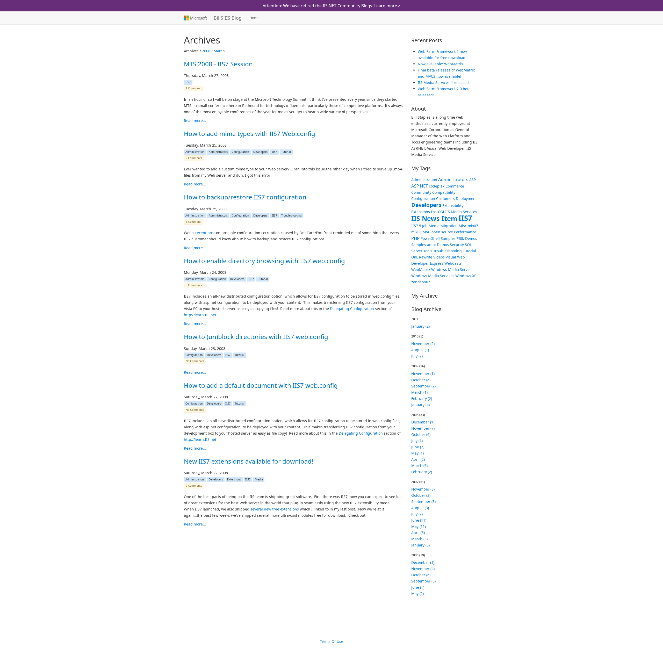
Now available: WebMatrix (440, 63)
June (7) (417, 446)
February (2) (421, 398)
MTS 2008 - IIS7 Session (218, 64)
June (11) (418, 520)
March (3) (419, 538)
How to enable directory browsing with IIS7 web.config (264, 260)
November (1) (423, 373)
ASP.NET (419, 186)
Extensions (234, 479)
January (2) (420, 326)
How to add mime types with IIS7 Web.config (249, 133)
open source (442, 231)
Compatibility (443, 192)
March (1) (419, 392)
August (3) (420, 507)
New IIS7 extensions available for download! (248, 461)
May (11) (418, 526)
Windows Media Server (451, 269)
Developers (260, 152)
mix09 (416, 231)
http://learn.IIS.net (200, 314)
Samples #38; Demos (459, 238)
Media (259, 479)
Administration (194, 152)
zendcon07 (420, 281)
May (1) (417, 453)
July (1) (417, 440)
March (219, 50)
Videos (439, 257)
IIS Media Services (461, 211)
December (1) (422, 422)
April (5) (418, 532)
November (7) (423, 428)
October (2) (420, 495)
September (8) (423, 501)
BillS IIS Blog (228, 18)
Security (457, 244)
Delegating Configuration (352, 308)
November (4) (423, 568)
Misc (463, 225)
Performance (465, 231)
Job (425, 225)
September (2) (423, 386)
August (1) (420, 349)
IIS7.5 (416, 225)
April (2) (418, 459)
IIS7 (188, 82)
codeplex (436, 186)
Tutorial (286, 152)
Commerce (454, 186)
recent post (205, 232)
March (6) (419, 465)
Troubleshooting (291, 215)
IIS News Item (434, 218)
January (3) (420, 545)
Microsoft (195, 17)
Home (254, 17)
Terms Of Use (331, 641)
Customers (445, 198)
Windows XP (465, 275)
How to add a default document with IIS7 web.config (261, 385)
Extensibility (452, 205)
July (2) (417, 356)
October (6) (420, 379)
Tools (427, 250)
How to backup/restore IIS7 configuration (245, 197)
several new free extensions (274, 509)
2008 (206, 50)
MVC (426, 231)
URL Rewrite (421, 257)
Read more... (195, 120)
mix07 (473, 225)
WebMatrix (420, 269)
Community (421, 192)
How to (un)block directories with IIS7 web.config (256, 336)
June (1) (417, 587)
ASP (472, 179)
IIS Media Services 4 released (443, 82)
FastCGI (437, 211)
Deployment (466, 198)
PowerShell (430, 238)
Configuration (240, 152)
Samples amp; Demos (430, 244)
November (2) (423, 343)
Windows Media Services (432, 275)
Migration (449, 225)
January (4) (420, 404)
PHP (415, 238)
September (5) (423, 581)
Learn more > (387, 6)
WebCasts (453, 263)
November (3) (423, 489)
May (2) (417, 593)
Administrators (218, 152)
